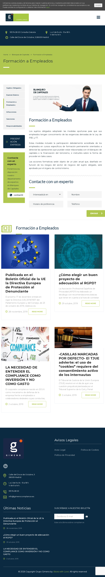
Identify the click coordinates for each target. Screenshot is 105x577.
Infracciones (11, 112)
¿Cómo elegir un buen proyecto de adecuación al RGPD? (78, 279)
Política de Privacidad (64, 455)
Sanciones (10, 119)
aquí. (48, 7)
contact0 (18, 195)
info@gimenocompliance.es (21, 496)
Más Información (40, 103)
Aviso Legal (59, 450)
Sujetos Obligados (13, 88)
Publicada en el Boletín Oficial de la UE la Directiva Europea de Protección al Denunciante (25, 283)
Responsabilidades (14, 126)
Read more (37, 312)
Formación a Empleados (11, 103)
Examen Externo (12, 95)
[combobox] (46, 194)
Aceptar (98, 5)
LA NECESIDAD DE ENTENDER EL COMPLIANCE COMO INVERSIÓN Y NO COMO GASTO (23, 375)
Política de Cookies (90, 450)
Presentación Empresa (15, 142)
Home (5, 55)
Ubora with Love (61, 571)
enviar (94, 213)
